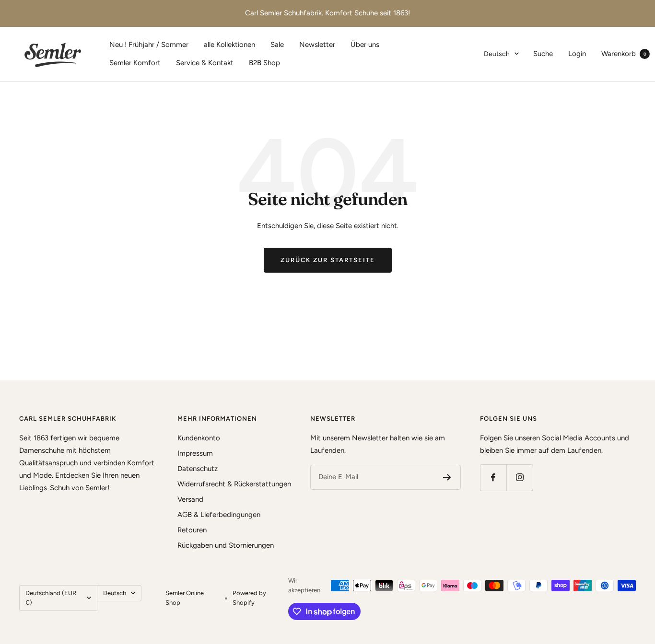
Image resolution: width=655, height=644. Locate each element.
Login (577, 53)
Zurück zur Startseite (328, 260)
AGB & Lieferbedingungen (218, 514)
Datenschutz (197, 468)
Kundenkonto (198, 438)
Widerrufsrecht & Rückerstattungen (234, 484)
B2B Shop (264, 62)
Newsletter (317, 44)
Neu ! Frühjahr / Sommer (148, 44)
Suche (543, 53)
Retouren (192, 530)
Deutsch (497, 54)
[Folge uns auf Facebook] (493, 477)
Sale (277, 44)
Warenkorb (623, 53)
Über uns (365, 44)
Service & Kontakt (205, 62)
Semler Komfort (135, 62)
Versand (190, 499)
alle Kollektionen (229, 44)
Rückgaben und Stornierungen (225, 545)
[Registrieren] (447, 477)
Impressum (195, 453)
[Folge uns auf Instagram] (519, 477)
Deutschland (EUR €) (50, 597)
